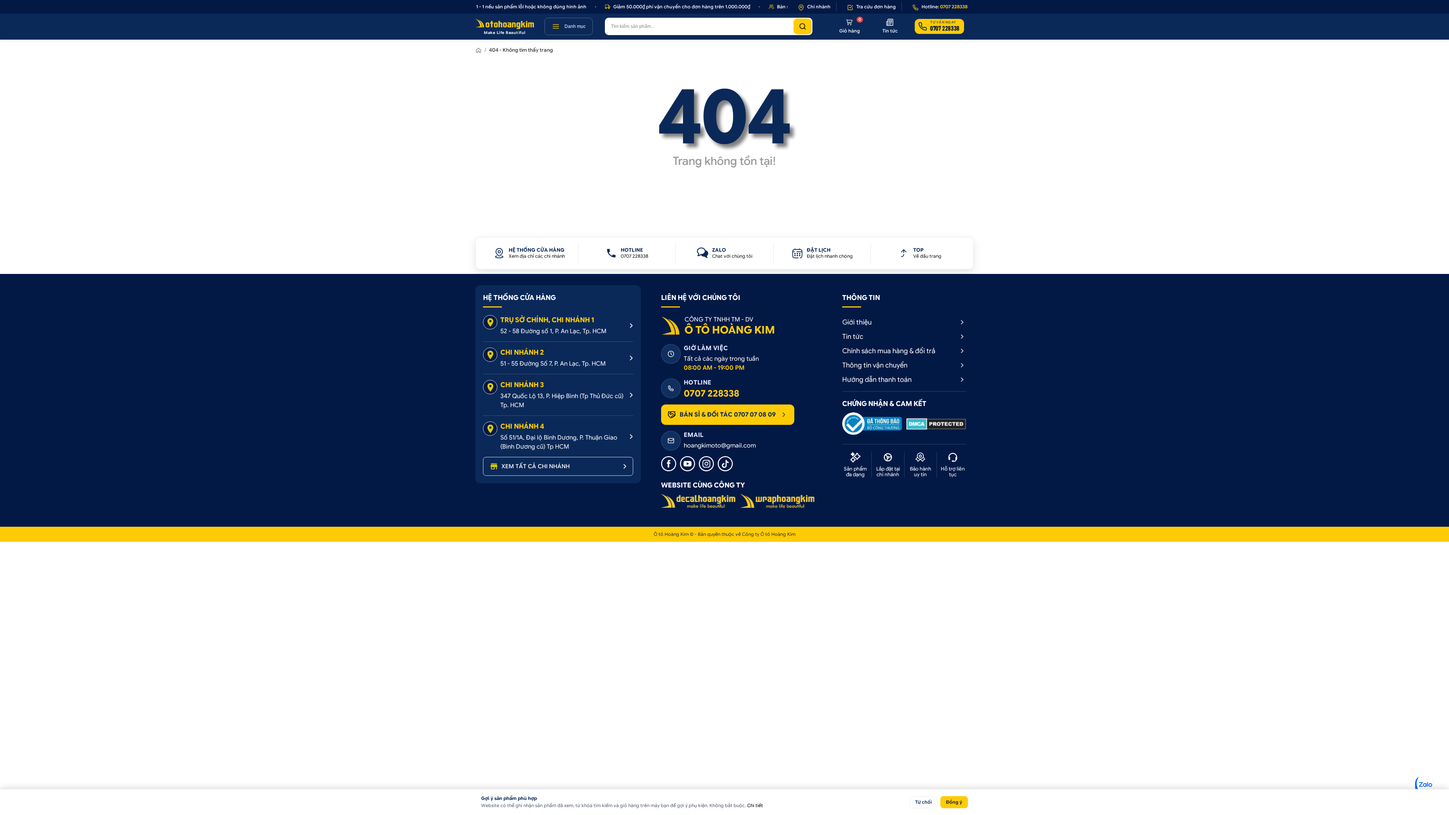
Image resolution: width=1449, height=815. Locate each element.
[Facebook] (668, 463)
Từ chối (923, 802)
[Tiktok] (725, 463)
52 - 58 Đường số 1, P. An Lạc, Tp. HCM (553, 331)
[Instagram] (706, 463)
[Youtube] (687, 463)
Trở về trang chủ (724, 188)
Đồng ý (954, 802)
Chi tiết (755, 805)
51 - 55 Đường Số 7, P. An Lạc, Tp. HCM (553, 364)
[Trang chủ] (478, 50)
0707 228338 (711, 393)
